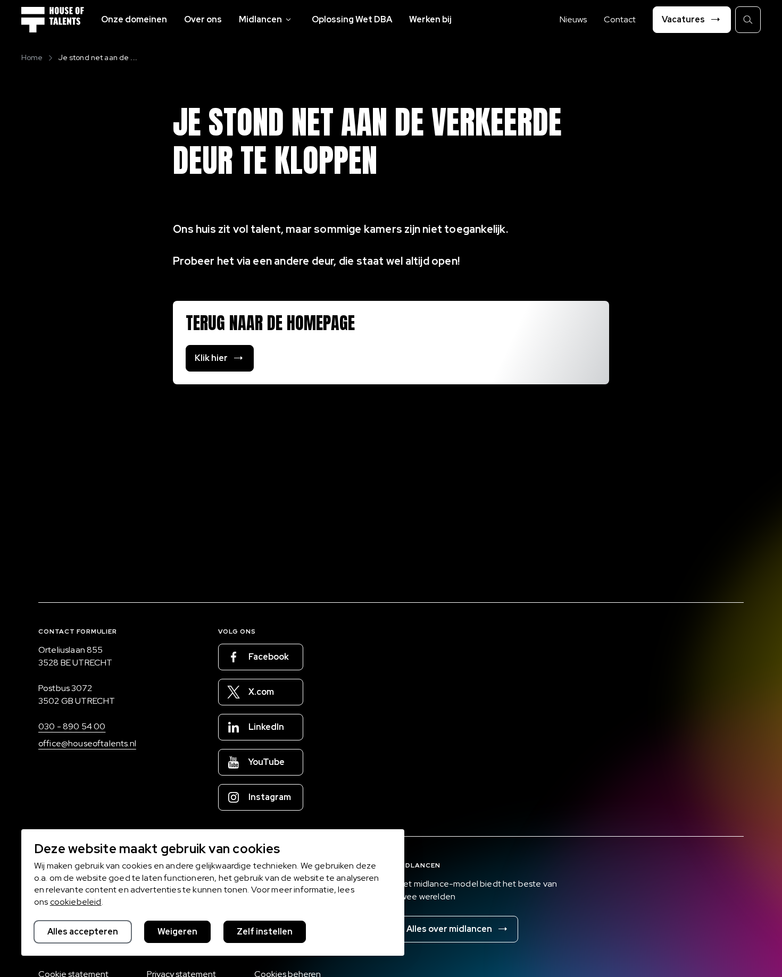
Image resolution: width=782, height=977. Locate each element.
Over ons (203, 19)
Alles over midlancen (449, 928)
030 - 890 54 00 (71, 726)
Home (32, 57)
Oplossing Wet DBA (352, 19)
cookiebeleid (76, 901)
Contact (620, 19)
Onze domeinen (134, 19)
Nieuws (573, 19)
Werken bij (430, 19)
